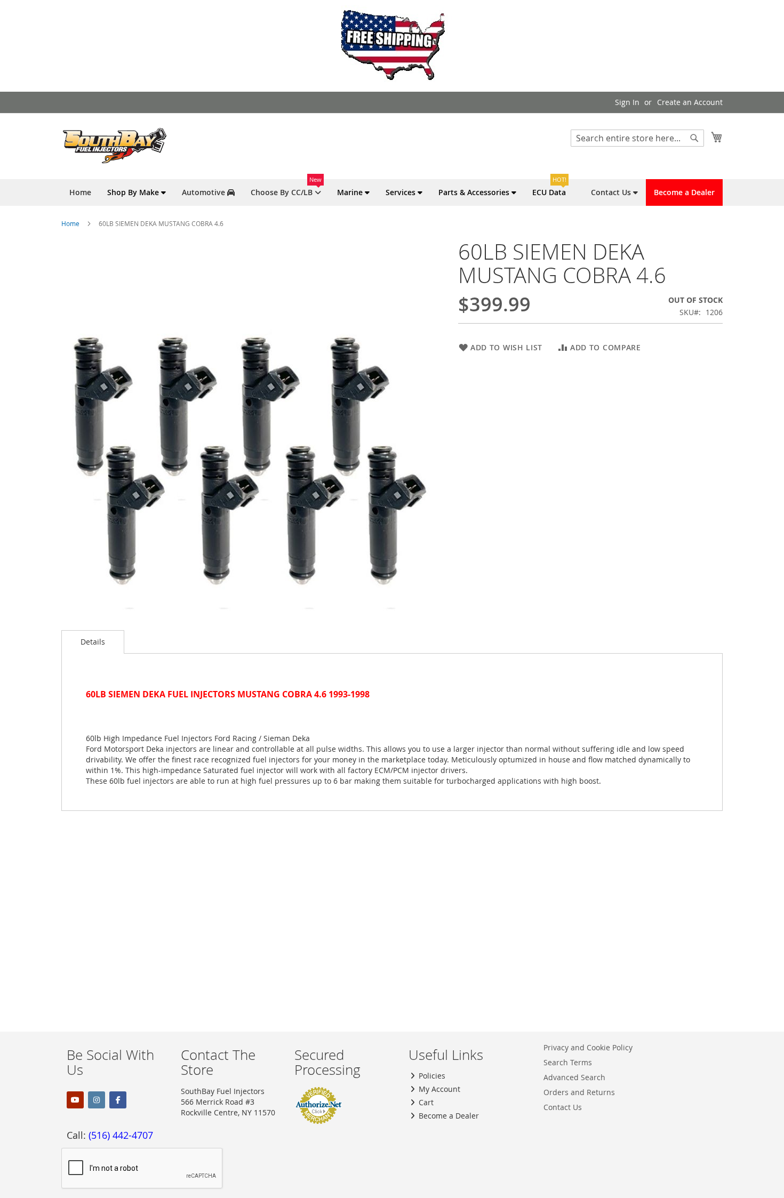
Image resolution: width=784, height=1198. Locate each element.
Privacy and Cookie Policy (588, 1047)
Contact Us (562, 1107)
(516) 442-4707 (121, 1135)
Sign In (627, 102)
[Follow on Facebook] (117, 1100)
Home (70, 223)
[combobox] (637, 138)
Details (93, 642)
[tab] (92, 642)
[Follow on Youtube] (75, 1100)
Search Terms (567, 1062)
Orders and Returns (579, 1092)
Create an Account (690, 102)
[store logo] (114, 145)
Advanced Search (574, 1077)
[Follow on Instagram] (96, 1100)
